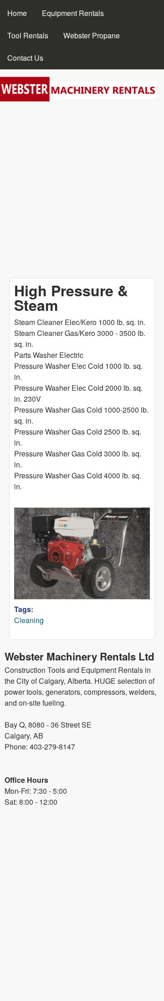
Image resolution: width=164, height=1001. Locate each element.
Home (17, 13)
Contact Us (25, 57)
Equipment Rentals (73, 13)
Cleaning (29, 620)
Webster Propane (91, 35)
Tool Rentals (27, 35)
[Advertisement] (82, 191)
